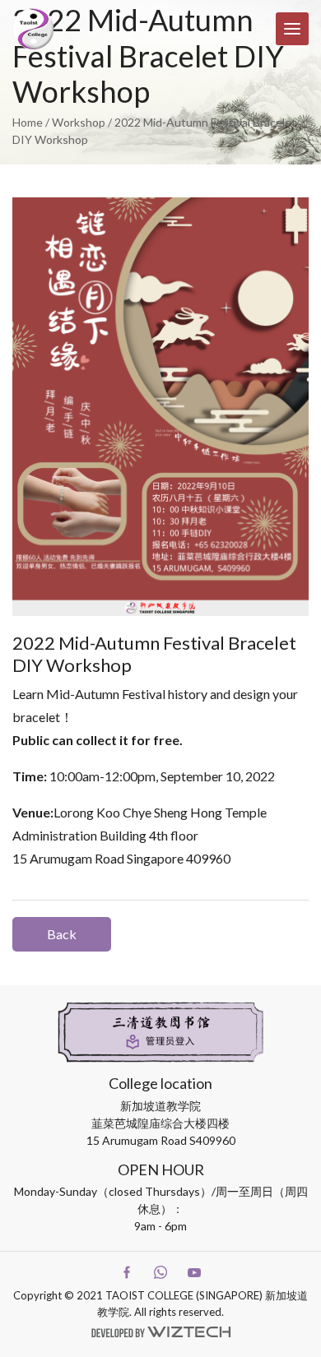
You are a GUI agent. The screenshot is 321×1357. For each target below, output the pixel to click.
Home (27, 122)
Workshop (78, 122)
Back (62, 934)
